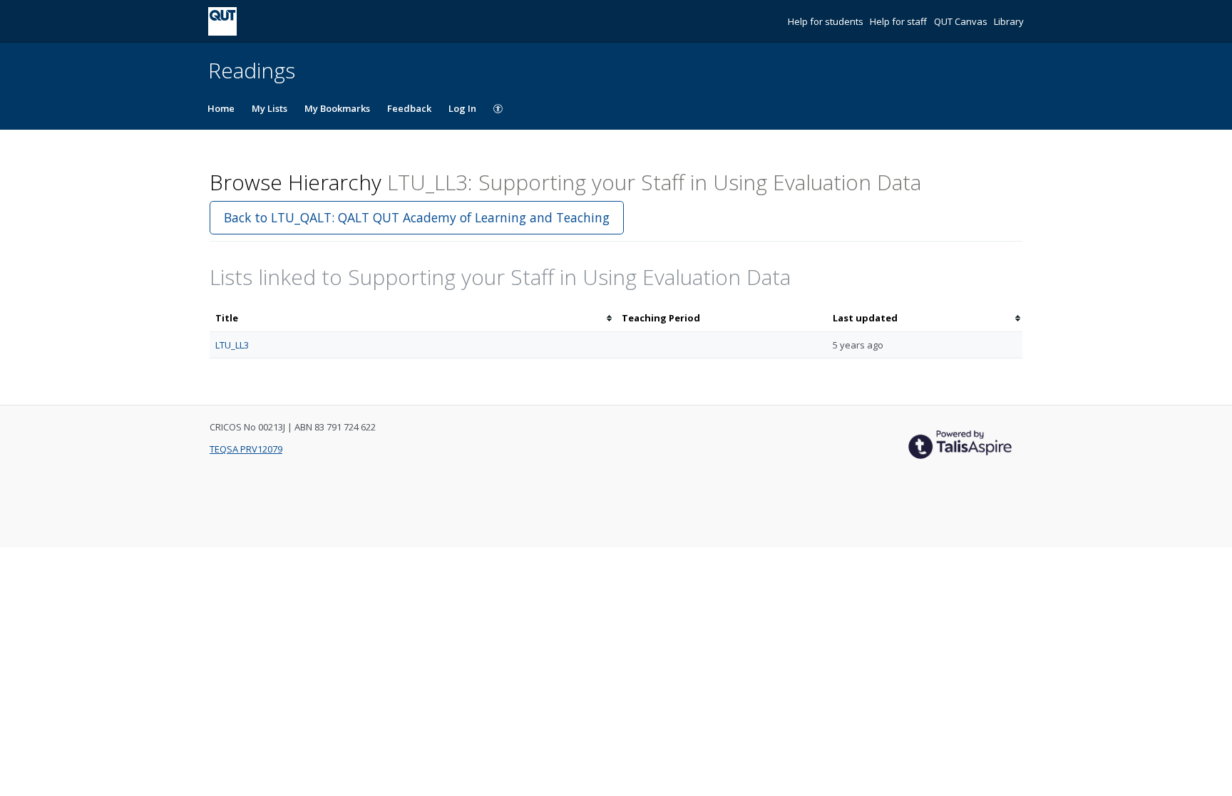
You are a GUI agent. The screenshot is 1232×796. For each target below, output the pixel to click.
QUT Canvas (962, 21)
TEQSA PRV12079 (246, 449)
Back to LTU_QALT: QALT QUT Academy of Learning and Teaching (417, 217)
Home (221, 108)
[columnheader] (413, 318)
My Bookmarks (337, 108)
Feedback (409, 108)
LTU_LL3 (232, 344)
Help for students (827, 21)
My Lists (269, 108)
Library (1009, 21)
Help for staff (899, 21)
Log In (462, 108)
